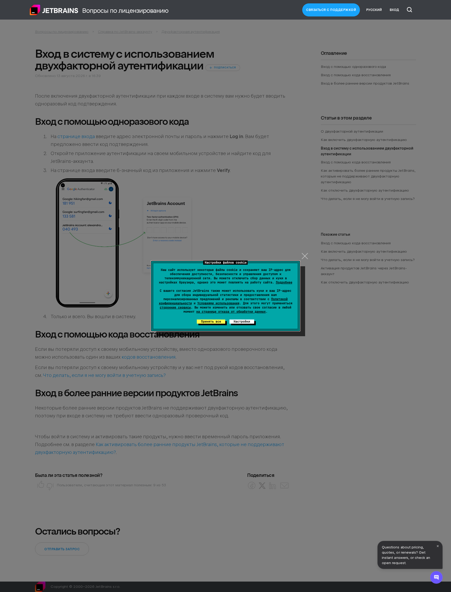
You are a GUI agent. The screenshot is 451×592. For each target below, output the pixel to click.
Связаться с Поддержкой (331, 10)
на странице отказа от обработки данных (231, 312)
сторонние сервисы (175, 307)
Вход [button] (394, 10)
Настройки (242, 321)
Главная (54, 10)
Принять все (211, 321)
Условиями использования (218, 303)
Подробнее (284, 282)
